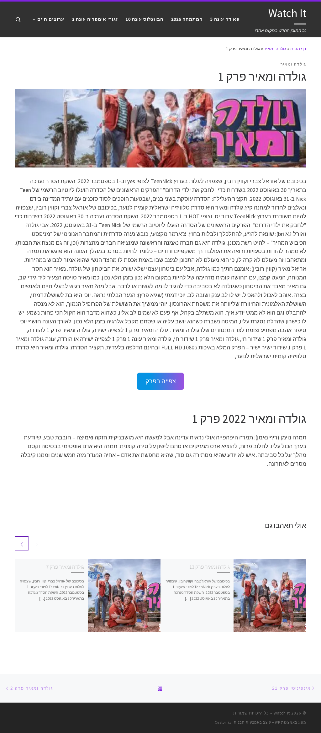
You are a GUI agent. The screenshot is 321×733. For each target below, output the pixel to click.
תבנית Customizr (230, 722)
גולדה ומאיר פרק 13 (209, 567)
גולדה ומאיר (275, 48)
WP (277, 722)
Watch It (282, 713)
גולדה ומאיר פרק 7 (65, 567)
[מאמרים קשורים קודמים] (37, 543)
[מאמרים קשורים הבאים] (22, 543)
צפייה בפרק (160, 381)
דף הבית (298, 48)
